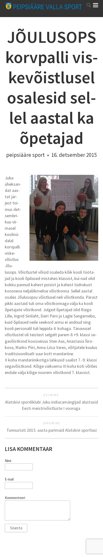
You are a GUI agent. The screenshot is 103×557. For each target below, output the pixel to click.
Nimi (8, 461)
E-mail (9, 479)
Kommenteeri (15, 498)
